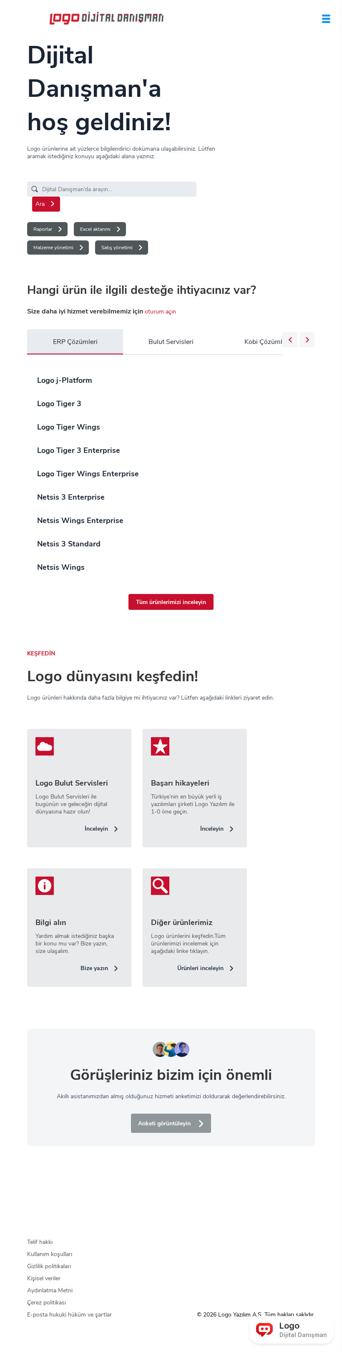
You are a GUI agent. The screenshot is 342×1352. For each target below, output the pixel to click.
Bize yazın (94, 968)
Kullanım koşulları (49, 1254)
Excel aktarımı (95, 229)
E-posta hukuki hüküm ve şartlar (69, 1315)
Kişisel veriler (43, 1278)
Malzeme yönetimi (53, 247)
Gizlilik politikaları (49, 1266)
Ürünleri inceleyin (200, 968)
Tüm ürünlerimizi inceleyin (171, 602)
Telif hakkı (40, 1242)
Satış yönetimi (117, 247)
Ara (40, 204)
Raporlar (42, 229)
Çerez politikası (46, 1303)
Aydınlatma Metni (50, 1290)
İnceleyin (96, 829)
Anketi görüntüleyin (164, 1123)
